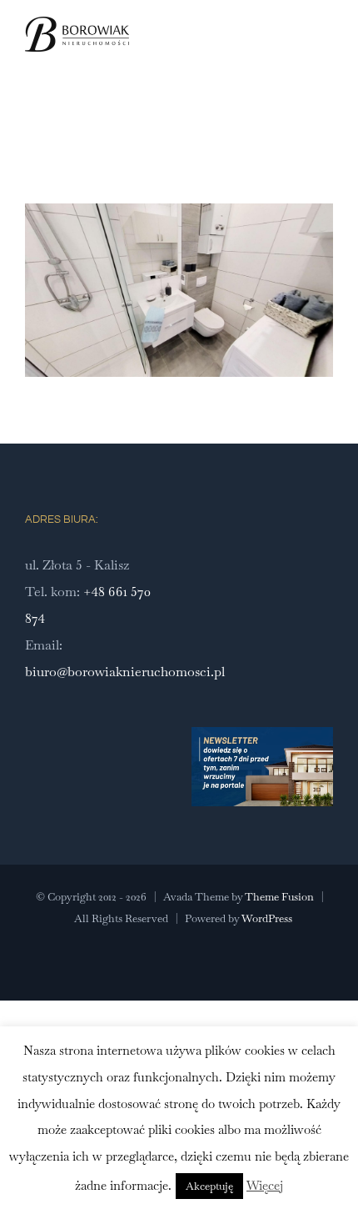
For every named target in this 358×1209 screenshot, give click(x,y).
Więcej (264, 1185)
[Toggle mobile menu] (326, 53)
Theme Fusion (279, 897)
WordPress (266, 918)
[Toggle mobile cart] (296, 53)
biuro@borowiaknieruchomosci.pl (125, 671)
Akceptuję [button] (209, 1186)
